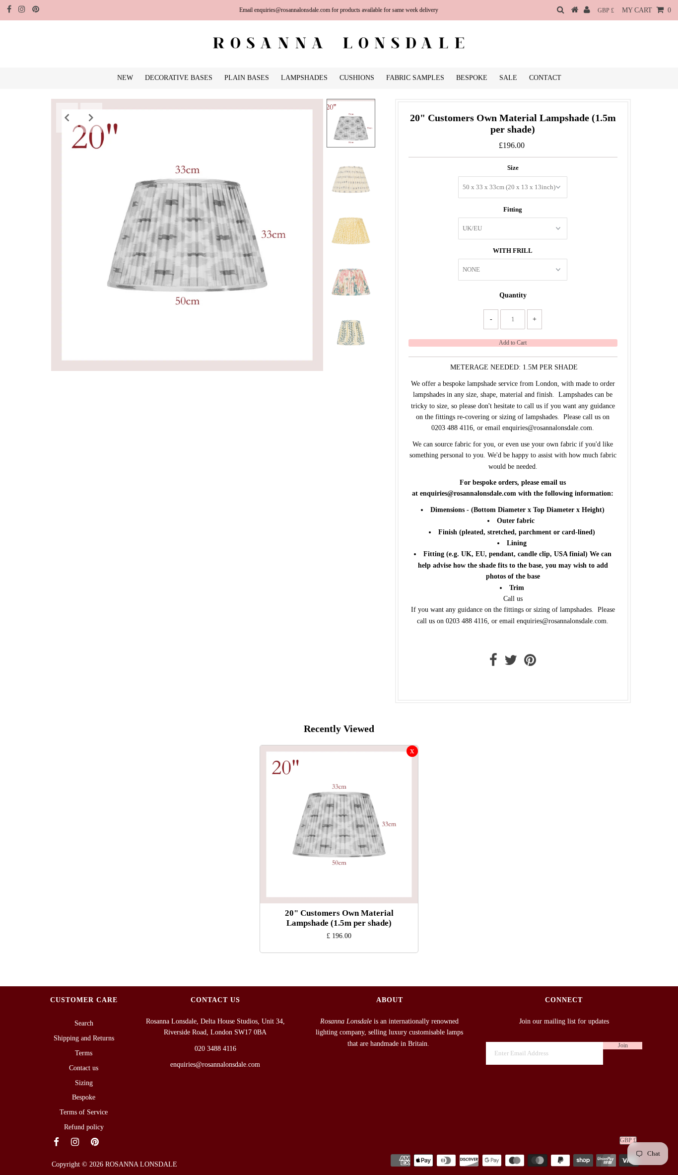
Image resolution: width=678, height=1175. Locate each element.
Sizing (84, 1083)
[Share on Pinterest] (530, 662)
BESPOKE (471, 77)
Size (513, 167)
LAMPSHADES (304, 77)
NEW (125, 77)
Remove (412, 751)
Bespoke (83, 1097)
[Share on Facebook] (493, 662)
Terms (83, 1053)
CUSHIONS (356, 77)
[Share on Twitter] (510, 662)
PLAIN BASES (246, 77)
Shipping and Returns (84, 1038)
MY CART (646, 10)
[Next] (91, 118)
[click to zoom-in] (307, 115)
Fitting (512, 209)
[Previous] (67, 118)
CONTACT (545, 77)
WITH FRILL (513, 250)
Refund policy (84, 1127)
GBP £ (606, 10)
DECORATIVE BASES (178, 77)
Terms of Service (84, 1112)
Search (83, 1023)
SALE (508, 77)
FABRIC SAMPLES (415, 77)
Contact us (510, 683)
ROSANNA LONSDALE (141, 1164)
